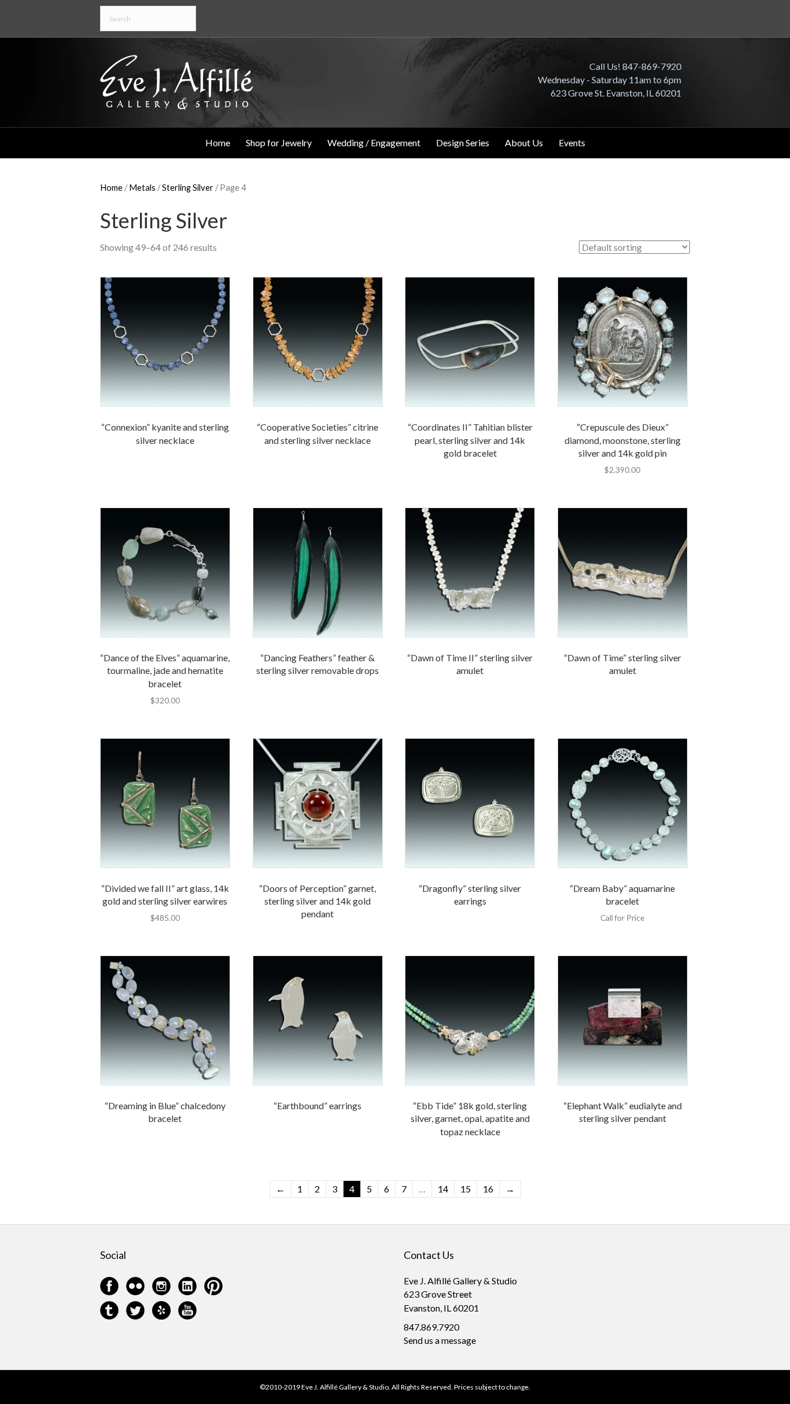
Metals (142, 187)
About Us (524, 142)
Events (572, 142)
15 (465, 1188)
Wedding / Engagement (373, 142)
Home (217, 142)
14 (443, 1188)
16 (488, 1188)
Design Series (462, 142)
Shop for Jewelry (279, 142)
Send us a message (440, 1340)
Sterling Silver (187, 187)
